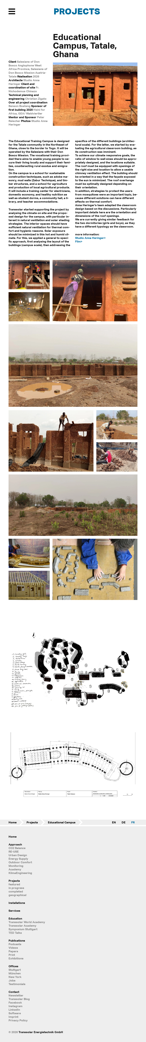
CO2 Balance (17, 848)
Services (14, 910)
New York (15, 977)
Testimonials (17, 984)
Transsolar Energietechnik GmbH (41, 1032)
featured (14, 884)
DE (124, 822)
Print (12, 955)
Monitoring (16, 866)
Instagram (15, 1006)
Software (15, 1013)
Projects (77, 11)
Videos (13, 947)
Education (15, 918)
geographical (17, 895)
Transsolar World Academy (27, 922)
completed (16, 891)
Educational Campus (61, 822)
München (15, 973)
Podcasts (15, 944)
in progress (16, 888)
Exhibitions (16, 958)
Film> (78, 241)
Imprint (13, 1017)
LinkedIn (14, 1009)
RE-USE (14, 851)
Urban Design (18, 855)
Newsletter (16, 995)
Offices (13, 966)
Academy (15, 869)
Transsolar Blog (19, 999)
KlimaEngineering (20, 873)
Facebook (15, 1002)
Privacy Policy (18, 1020)
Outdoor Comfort (20, 862)
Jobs (12, 980)
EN (114, 822)
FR (133, 822)
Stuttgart (15, 970)
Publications (17, 940)
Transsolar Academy (22, 925)
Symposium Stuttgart (23, 929)
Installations (17, 903)
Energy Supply (18, 858)
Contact (14, 992)
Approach (15, 844)
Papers (13, 951)
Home (13, 822)
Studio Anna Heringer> (90, 238)
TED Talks (15, 932)
